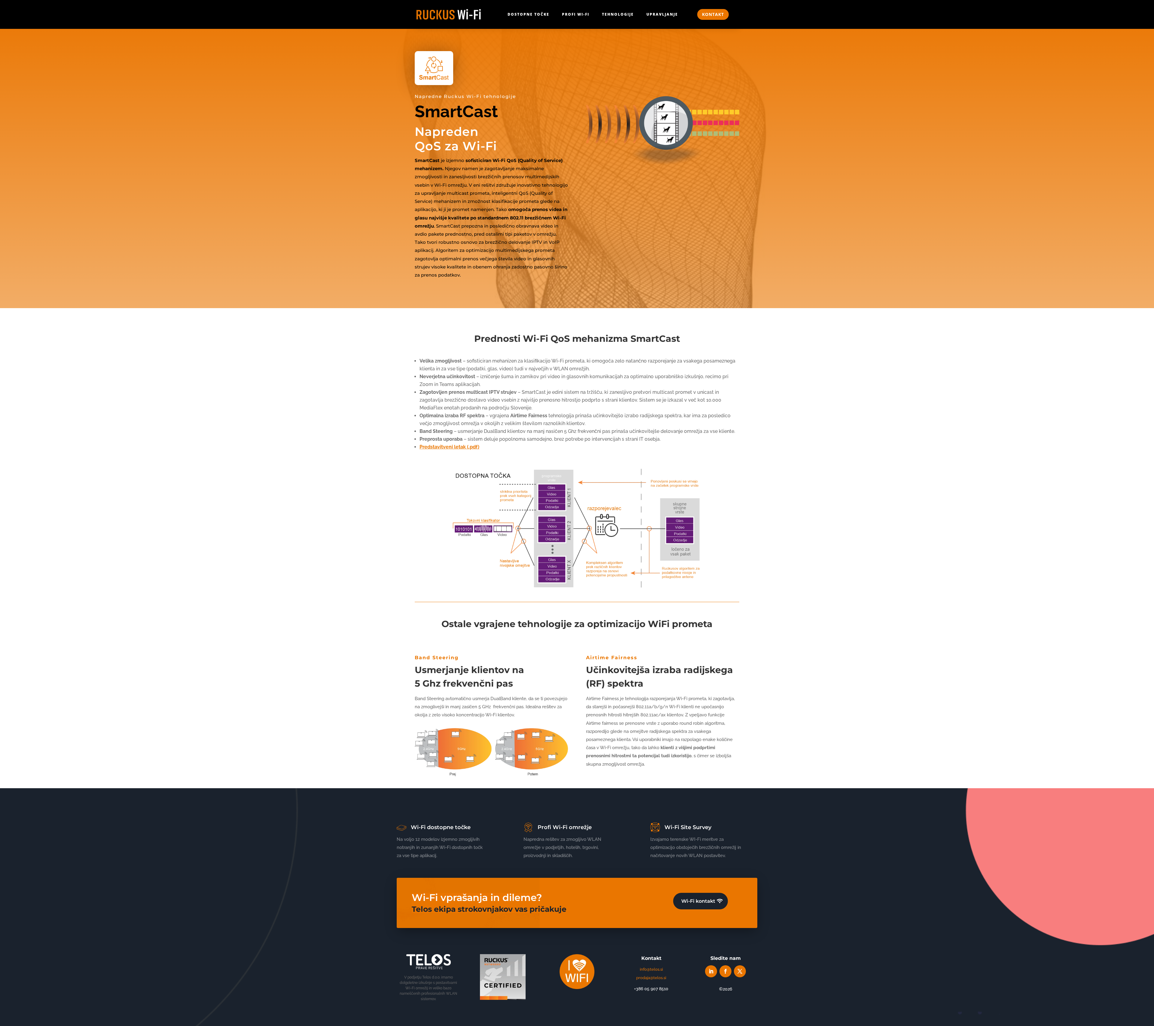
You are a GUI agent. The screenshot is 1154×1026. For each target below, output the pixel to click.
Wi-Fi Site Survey (687, 827)
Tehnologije (618, 14)
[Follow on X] (740, 971)
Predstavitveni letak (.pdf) (449, 447)
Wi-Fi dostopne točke (441, 827)
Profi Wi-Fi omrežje (565, 827)
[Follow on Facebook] (725, 971)
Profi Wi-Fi (575, 14)
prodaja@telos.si (651, 977)
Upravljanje (662, 14)
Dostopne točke (528, 14)
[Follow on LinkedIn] (711, 971)
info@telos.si (651, 969)
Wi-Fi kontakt (698, 901)
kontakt (713, 14)
